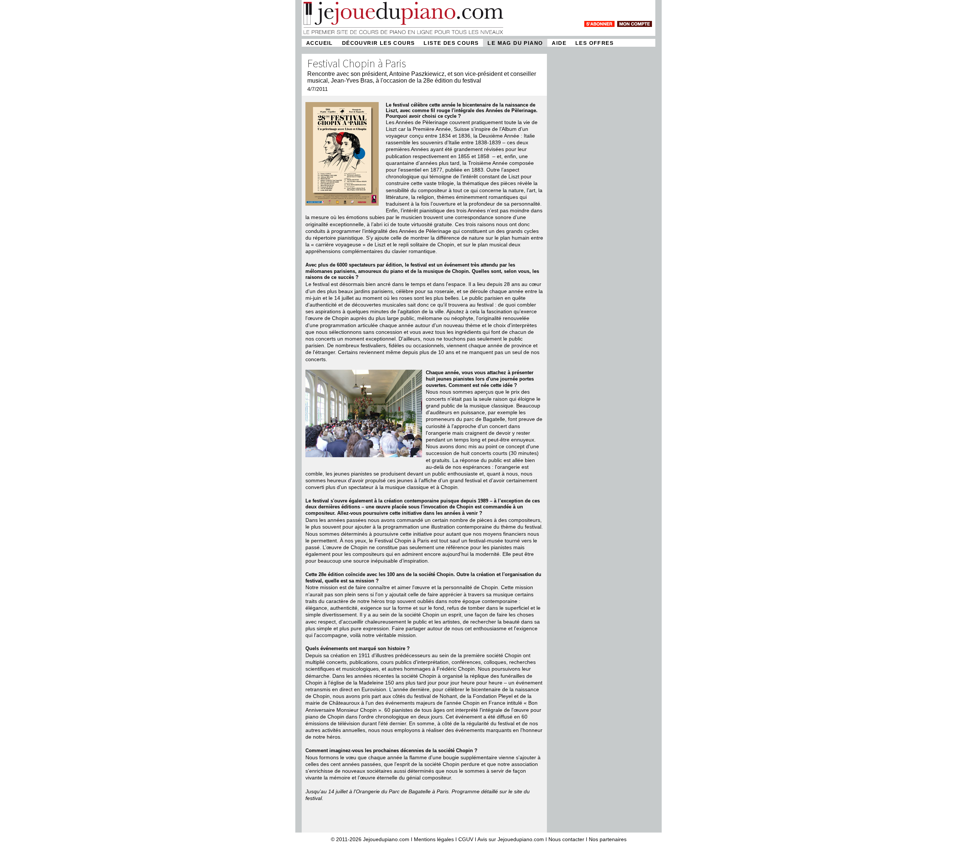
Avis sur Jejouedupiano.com (510, 839)
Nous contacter (566, 839)
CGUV (465, 839)
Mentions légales (434, 839)
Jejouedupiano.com (386, 839)
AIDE (559, 43)
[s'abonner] (599, 24)
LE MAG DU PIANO (515, 43)
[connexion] (634, 24)
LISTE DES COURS (451, 43)
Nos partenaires (608, 839)
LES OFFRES (594, 43)
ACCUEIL (319, 43)
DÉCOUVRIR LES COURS (378, 43)
